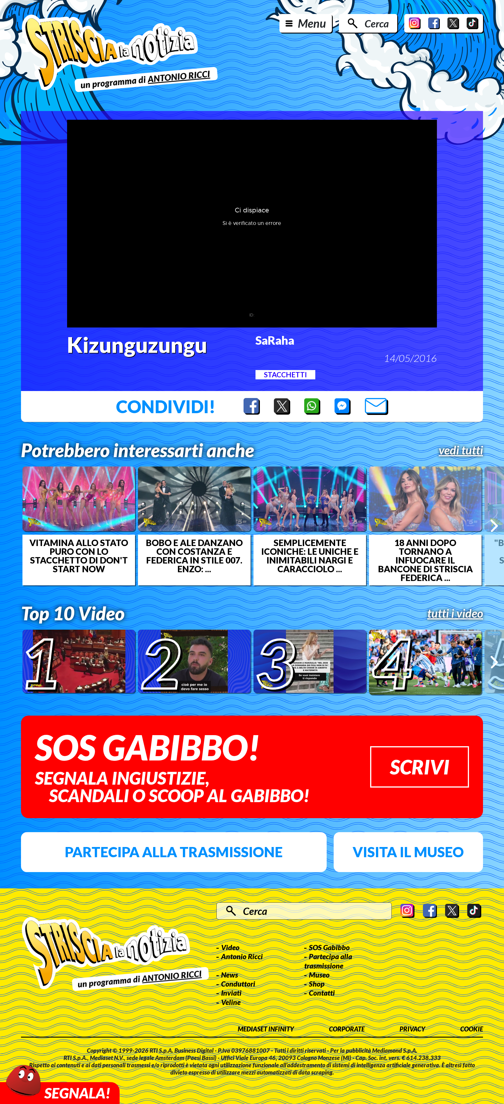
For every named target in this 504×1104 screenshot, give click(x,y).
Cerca (377, 23)
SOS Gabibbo (329, 947)
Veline (231, 1002)
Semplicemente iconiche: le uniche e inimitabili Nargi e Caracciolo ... (309, 555)
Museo (319, 974)
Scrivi (419, 767)
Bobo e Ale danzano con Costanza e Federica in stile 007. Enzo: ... (194, 555)
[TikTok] (472, 23)
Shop (317, 983)
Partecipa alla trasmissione (174, 852)
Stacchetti (285, 374)
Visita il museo (408, 852)
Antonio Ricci (242, 956)
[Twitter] (453, 23)
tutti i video (455, 613)
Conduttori (238, 983)
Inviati (231, 992)
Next (494, 525)
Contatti (322, 992)
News (229, 974)
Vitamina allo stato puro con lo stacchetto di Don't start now (78, 555)
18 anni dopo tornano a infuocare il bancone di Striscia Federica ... (425, 560)
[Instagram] (415, 23)
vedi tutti (461, 450)
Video (230, 947)
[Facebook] (434, 23)
